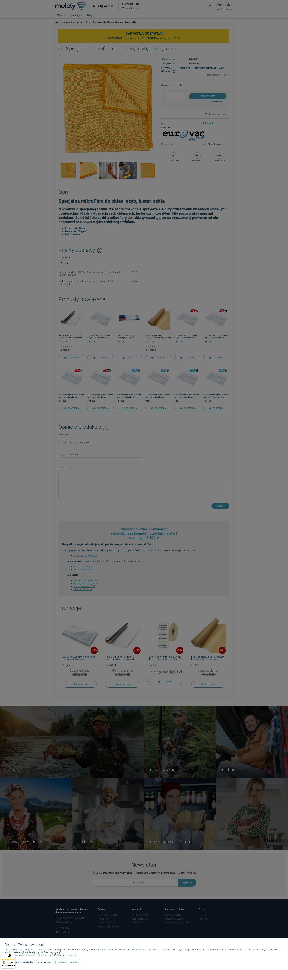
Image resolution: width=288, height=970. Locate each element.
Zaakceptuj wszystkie (68, 962)
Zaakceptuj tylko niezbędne (20, 962)
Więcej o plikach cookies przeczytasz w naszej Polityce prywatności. (41, 955)
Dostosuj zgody (45, 962)
